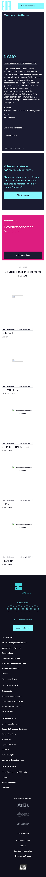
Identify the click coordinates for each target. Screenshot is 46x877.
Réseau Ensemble (9, 782)
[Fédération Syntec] (23, 814)
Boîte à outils (7, 712)
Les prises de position (11, 658)
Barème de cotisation (10, 669)
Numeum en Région (9, 679)
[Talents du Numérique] (23, 824)
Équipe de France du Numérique (14, 729)
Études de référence (10, 724)
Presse (5, 674)
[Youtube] (27, 608)
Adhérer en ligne (23, 255)
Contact (5, 777)
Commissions (7, 653)
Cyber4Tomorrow (9, 744)
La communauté (10, 685)
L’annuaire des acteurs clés (13, 760)
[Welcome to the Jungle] (35, 608)
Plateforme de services (11, 707)
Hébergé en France (23, 856)
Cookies (23, 846)
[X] (19, 608)
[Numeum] (6, 6)
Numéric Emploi (8, 755)
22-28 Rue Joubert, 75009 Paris (14, 772)
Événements (7, 691)
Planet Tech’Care (9, 734)
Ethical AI (5, 750)
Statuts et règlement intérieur (14, 663)
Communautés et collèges (12, 701)
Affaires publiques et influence (14, 643)
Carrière (5, 788)
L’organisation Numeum (11, 648)
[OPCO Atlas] (23, 805)
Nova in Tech (7, 739)
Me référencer (23, 195)
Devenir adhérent (28, 6)
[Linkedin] (11, 608)
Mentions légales (23, 841)
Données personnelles (23, 851)
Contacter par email (13, 128)
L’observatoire (9, 718)
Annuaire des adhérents (11, 696)
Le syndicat (7, 637)
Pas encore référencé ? (14, 148)
